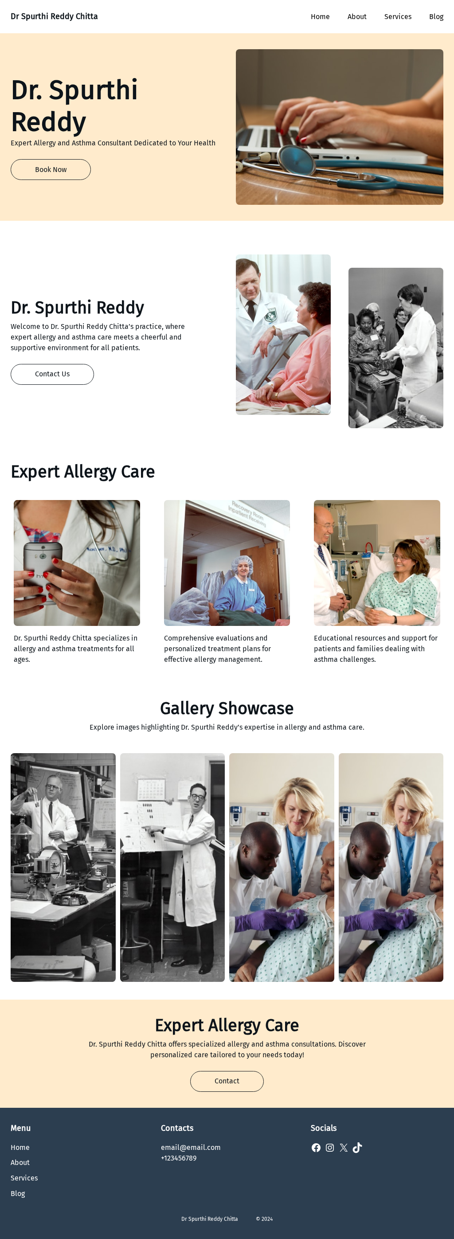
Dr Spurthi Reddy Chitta (54, 16)
